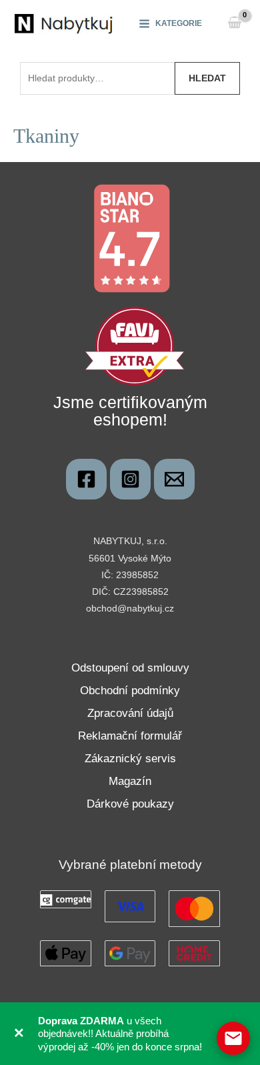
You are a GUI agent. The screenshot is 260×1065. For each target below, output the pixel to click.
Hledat (207, 78)
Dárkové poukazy (130, 804)
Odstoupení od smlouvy (130, 668)
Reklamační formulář (130, 736)
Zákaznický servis (130, 758)
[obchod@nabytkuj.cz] (174, 479)
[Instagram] (130, 479)
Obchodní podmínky (130, 690)
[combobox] (97, 78)
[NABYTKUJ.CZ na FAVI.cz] (135, 345)
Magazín (130, 781)
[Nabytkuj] (86, 479)
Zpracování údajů (130, 713)
